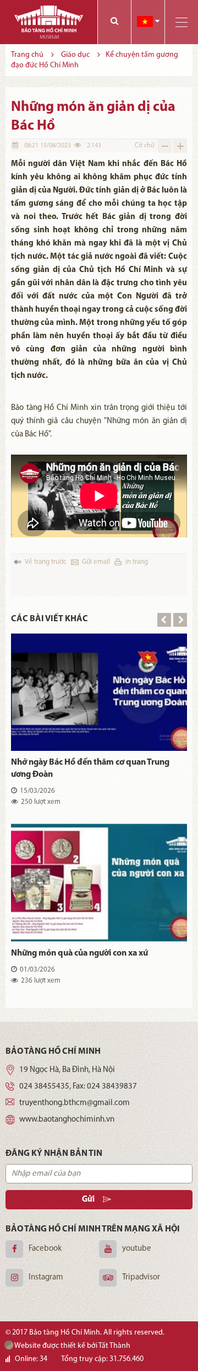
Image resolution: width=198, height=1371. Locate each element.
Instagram (46, 1277)
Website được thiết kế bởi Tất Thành (71, 1346)
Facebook (45, 1249)
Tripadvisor (141, 1277)
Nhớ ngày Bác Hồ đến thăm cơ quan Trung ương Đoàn (90, 768)
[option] (99, 817)
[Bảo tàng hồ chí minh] (48, 22)
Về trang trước (46, 562)
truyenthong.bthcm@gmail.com (74, 1103)
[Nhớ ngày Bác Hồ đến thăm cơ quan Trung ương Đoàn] (99, 692)
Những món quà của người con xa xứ (79, 953)
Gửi (88, 1200)
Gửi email (96, 562)
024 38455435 (44, 1086)
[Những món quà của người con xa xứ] (99, 882)
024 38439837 (112, 1086)
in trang (136, 562)
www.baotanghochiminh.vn (66, 1120)
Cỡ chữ (145, 145)
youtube (136, 1249)
